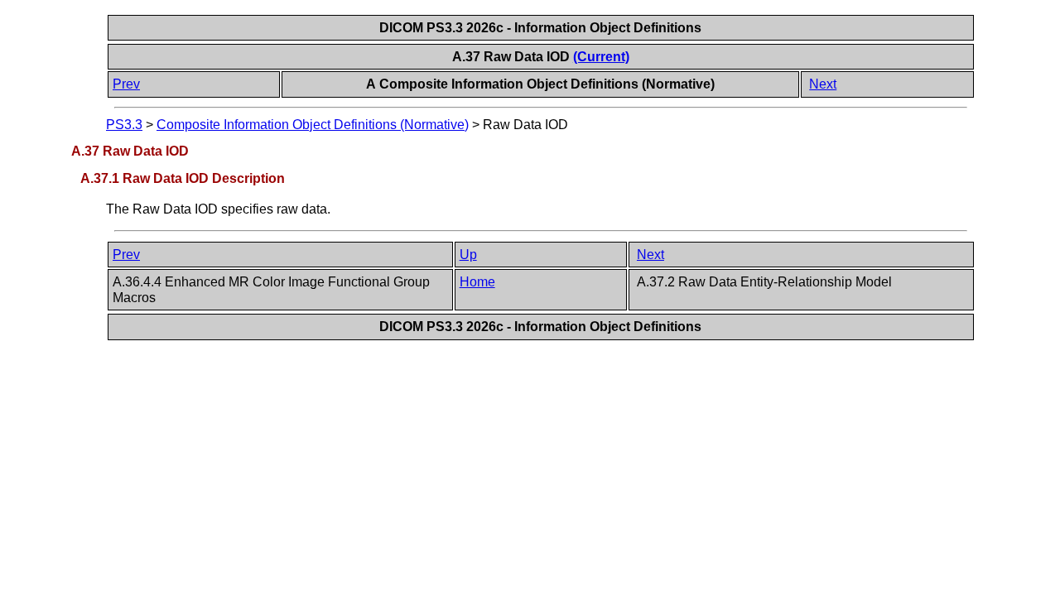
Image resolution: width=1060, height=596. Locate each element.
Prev (126, 84)
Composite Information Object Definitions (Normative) (313, 125)
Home (477, 282)
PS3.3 (124, 125)
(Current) (601, 57)
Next (822, 84)
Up (468, 255)
